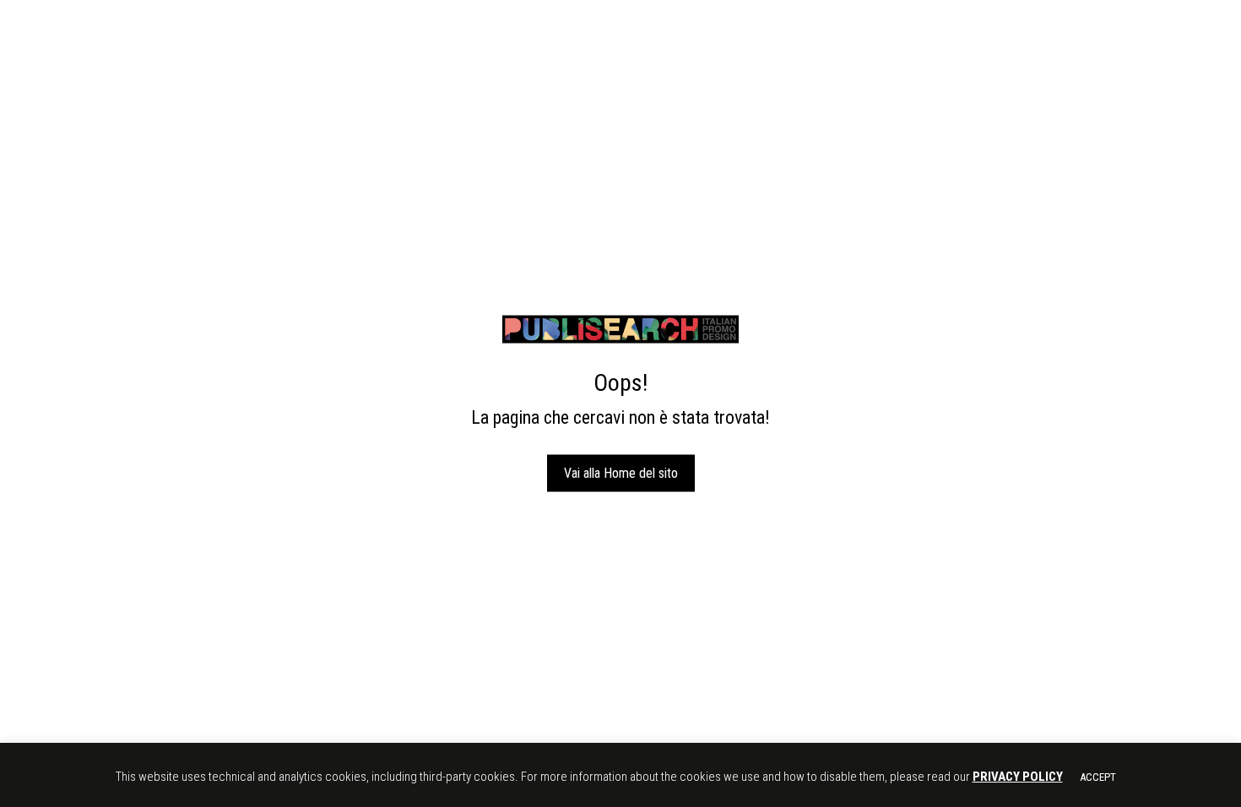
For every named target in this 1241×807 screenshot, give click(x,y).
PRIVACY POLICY (1018, 776)
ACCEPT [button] (1098, 777)
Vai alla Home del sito (621, 472)
